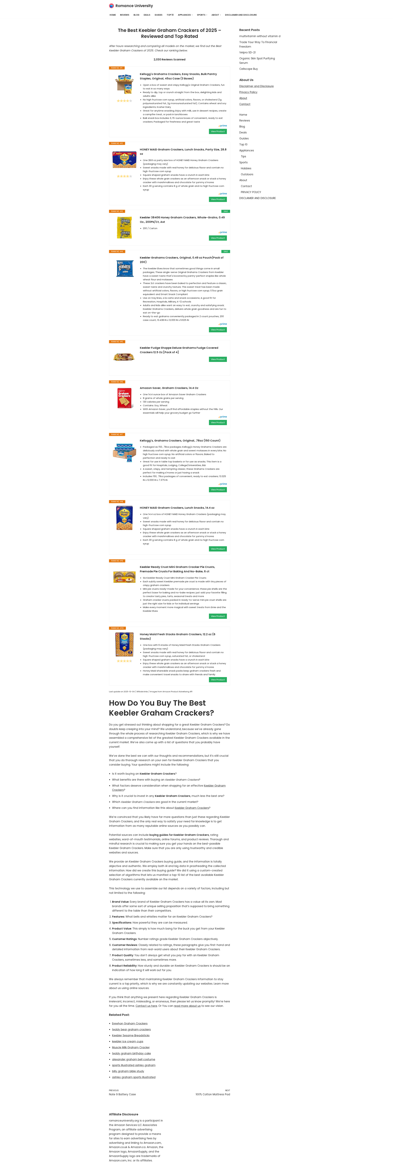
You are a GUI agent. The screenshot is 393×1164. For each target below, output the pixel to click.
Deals (147, 14)
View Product (218, 131)
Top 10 (170, 14)
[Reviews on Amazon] (124, 100)
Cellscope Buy (248, 69)
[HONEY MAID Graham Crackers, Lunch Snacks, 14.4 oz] (124, 518)
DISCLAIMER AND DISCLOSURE (241, 14)
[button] (192, 14)
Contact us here (146, 1006)
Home (113, 14)
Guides (158, 14)
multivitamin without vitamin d (259, 36)
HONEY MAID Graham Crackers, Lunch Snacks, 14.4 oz (177, 508)
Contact (244, 104)
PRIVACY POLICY (251, 192)
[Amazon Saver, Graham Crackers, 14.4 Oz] (124, 398)
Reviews (124, 14)
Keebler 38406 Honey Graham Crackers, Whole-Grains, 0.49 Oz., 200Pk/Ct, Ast (182, 219)
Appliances (246, 150)
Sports (243, 162)
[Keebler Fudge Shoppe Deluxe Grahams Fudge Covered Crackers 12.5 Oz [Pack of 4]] (124, 358)
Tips (243, 156)
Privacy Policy (248, 92)
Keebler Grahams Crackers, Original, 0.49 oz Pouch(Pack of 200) (182, 260)
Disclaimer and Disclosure (256, 86)
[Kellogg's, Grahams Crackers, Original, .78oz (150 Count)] (124, 450)
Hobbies (246, 168)
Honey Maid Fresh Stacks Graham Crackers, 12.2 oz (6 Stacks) (177, 636)
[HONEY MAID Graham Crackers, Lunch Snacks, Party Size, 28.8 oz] (124, 159)
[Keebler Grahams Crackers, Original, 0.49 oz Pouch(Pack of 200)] (124, 267)
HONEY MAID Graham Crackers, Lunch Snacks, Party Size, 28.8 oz (183, 152)
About (243, 98)
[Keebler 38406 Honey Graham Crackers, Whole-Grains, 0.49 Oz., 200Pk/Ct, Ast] (124, 227)
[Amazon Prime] (222, 126)
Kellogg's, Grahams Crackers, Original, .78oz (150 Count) (180, 440)
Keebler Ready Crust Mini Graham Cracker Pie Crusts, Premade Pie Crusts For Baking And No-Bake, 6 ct (177, 569)
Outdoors (247, 174)
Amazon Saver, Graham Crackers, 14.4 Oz (169, 388)
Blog (136, 14)
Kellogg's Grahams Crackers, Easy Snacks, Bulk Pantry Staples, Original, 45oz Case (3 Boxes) (178, 76)
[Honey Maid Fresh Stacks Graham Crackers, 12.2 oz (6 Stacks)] (124, 644)
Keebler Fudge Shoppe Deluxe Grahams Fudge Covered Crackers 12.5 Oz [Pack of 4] (179, 350)
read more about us (187, 1006)
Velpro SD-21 (247, 52)
